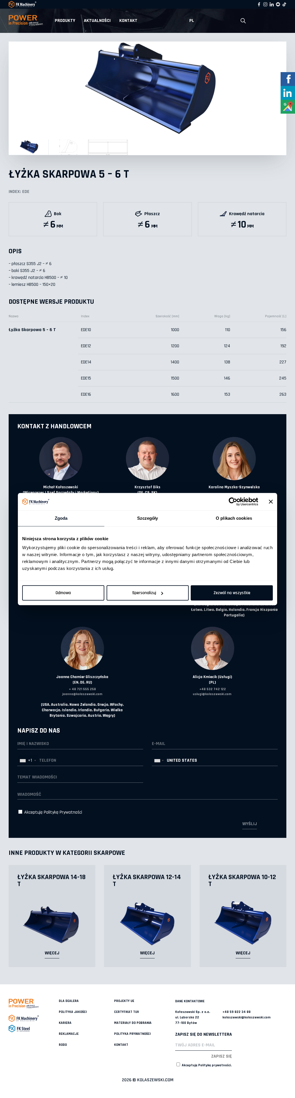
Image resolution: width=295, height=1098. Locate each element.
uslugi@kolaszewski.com (212, 694)
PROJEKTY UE (124, 1001)
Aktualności (97, 21)
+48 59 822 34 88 (236, 1012)
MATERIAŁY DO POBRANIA (133, 1023)
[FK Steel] (34, 1028)
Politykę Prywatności (63, 812)
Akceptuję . (206, 1065)
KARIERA (65, 1023)
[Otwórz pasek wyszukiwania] (243, 21)
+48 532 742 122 (212, 689)
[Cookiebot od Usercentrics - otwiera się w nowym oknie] (233, 501)
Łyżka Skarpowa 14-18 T (51, 880)
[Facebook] (259, 4)
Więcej (52, 953)
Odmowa (63, 593)
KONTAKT (128, 21)
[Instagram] (265, 4)
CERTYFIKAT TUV (126, 1012)
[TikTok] (284, 4)
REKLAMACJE (69, 1034)
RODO (63, 1045)
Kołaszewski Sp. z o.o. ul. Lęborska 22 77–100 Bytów (192, 1017)
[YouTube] (278, 4)
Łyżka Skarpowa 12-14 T (147, 880)
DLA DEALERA (69, 1001)
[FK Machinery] (34, 1018)
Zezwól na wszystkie (231, 593)
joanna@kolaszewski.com (82, 694)
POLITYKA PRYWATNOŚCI (132, 1034)
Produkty (65, 21)
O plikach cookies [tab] (234, 518)
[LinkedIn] (272, 4)
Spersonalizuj (144, 593)
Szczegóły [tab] (147, 518)
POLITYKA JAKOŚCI (73, 1012)
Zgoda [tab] (61, 518)
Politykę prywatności (214, 1065)
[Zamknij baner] (271, 502)
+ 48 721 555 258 (82, 689)
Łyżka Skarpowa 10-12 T (242, 880)
